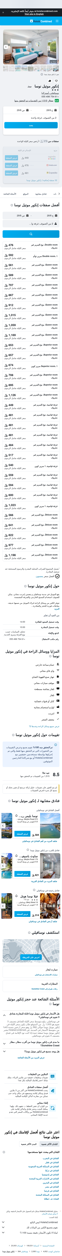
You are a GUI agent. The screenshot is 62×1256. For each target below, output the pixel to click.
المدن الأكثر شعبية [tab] (28, 1144)
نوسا (38, 1251)
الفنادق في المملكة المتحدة (47, 1194)
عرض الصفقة (22, 833)
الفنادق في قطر (52, 1162)
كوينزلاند (20, 1245)
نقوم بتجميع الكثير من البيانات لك (42, 1227)
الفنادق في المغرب (51, 1158)
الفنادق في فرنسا (51, 1190)
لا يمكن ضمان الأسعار (50, 1213)
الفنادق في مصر (52, 1186)
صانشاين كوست (54, 1251)
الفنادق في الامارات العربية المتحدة (44, 1178)
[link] (39, 841)
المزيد (56, 608)
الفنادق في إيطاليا (51, 1198)
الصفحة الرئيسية (48, 1245)
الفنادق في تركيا (52, 1170)
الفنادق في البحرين (51, 1182)
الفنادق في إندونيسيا (50, 1174)
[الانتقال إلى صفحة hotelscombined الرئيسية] (41, 21)
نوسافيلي (24, 1251)
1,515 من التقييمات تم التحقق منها (30, 100)
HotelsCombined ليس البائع (44, 1222)
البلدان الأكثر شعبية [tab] (49, 1144)
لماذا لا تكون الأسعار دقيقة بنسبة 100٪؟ (39, 1232)
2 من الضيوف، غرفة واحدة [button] (43, 117)
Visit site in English (34, 13)
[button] (3, 12)
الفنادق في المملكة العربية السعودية (43, 1166)
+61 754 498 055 (50, 96)
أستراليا (36, 1245)
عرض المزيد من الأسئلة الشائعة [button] (31, 1057)
